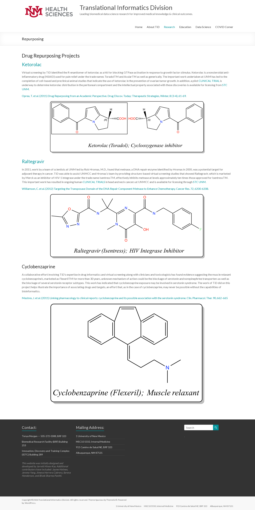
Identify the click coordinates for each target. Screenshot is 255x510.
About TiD (153, 26)
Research (169, 26)
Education (185, 26)
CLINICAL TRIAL (209, 80)
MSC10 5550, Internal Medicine (93, 441)
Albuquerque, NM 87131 (89, 452)
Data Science (203, 26)
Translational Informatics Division (126, 7)
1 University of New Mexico (91, 436)
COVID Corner (224, 26)
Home (138, 26)
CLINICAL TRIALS (94, 181)
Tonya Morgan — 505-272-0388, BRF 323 (44, 436)
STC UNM (199, 181)
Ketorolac (31, 64)
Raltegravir (33, 161)
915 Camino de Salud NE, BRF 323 (94, 447)
